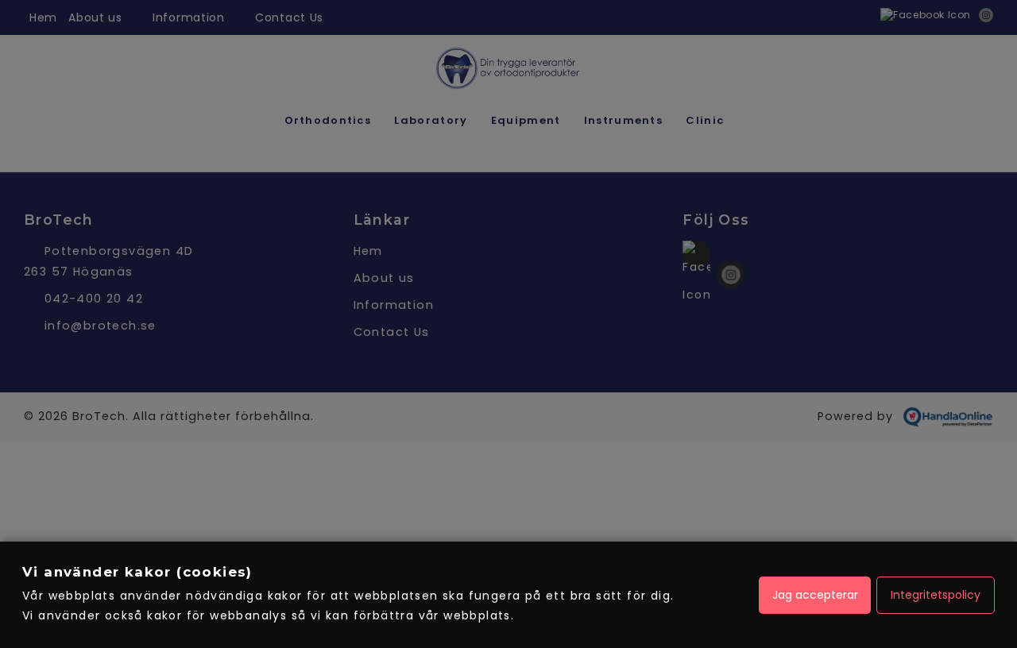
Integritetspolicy (935, 595)
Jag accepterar (815, 595)
